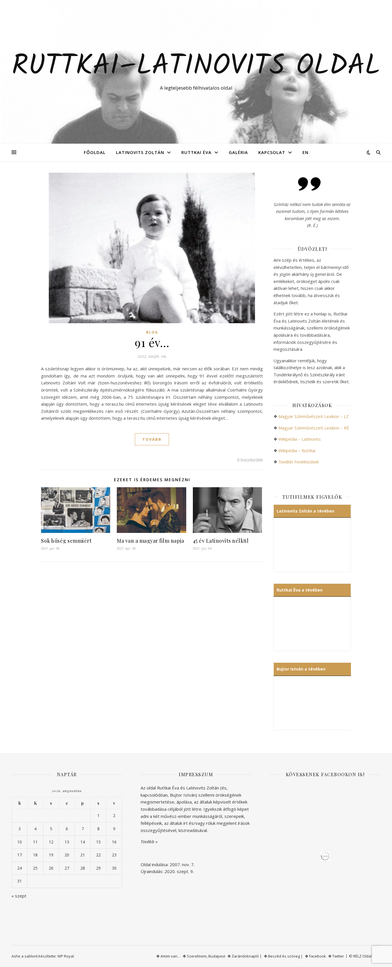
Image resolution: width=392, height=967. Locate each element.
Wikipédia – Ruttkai (296, 450)
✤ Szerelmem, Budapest (204, 956)
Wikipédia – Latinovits (299, 439)
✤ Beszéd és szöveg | (283, 956)
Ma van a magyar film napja (150, 540)
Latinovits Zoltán (140, 152)
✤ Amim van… (168, 956)
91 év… (152, 342)
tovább (152, 439)
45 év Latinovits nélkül (221, 540)
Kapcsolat (271, 152)
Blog (152, 332)
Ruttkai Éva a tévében (300, 590)
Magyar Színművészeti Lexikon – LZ (313, 416)
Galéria (238, 152)
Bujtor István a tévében (301, 669)
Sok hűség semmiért (66, 540)
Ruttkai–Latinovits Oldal (196, 66)
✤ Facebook (315, 956)
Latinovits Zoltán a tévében (305, 511)
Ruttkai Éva (196, 152)
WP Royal (65, 956)
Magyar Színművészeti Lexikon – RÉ (313, 428)
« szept (18, 896)
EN (305, 152)
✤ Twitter (336, 956)
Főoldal (95, 152)
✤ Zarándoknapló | (245, 956)
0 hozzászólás (250, 460)
